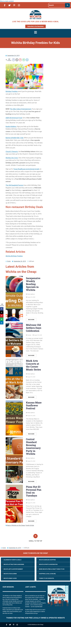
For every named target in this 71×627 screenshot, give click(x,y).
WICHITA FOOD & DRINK (10, 573)
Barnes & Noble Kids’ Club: (15, 138)
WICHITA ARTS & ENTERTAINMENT (13, 569)
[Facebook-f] (5, 5)
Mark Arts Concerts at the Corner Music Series (33, 365)
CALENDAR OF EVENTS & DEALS (12, 559)
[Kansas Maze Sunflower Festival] (14, 418)
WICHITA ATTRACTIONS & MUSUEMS (14, 564)
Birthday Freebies (12, 91)
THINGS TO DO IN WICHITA (46, 578)
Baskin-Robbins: (11, 126)
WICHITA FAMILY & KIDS (10, 578)
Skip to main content (7, 1)
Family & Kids (30, 525)
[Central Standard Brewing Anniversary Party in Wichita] (14, 460)
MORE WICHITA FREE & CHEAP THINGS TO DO (51, 569)
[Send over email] (23, 59)
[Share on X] (16, 59)
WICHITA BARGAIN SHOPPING (47, 559)
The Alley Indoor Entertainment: (21, 109)
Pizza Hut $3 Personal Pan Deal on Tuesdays (33, 491)
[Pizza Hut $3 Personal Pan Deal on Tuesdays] (14, 504)
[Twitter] (9, 5)
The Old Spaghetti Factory (14, 185)
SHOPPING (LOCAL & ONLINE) (47, 573)
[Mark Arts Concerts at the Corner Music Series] (14, 379)
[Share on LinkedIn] (27, 59)
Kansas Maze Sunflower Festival (34, 405)
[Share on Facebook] (13, 59)
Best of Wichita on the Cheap (16, 525)
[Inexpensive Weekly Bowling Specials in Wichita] (14, 298)
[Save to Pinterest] (20, 59)
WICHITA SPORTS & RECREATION (48, 564)
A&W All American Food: (14, 118)
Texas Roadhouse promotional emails (26, 169)
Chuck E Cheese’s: (12, 151)
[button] (18, 560)
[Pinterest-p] (14, 5)
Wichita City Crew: (12, 158)
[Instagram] (19, 5)
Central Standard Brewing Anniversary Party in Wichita (33, 446)
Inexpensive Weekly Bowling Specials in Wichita (33, 284)
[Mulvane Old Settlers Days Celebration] (14, 340)
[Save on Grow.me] (30, 59)
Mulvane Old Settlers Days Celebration (33, 327)
